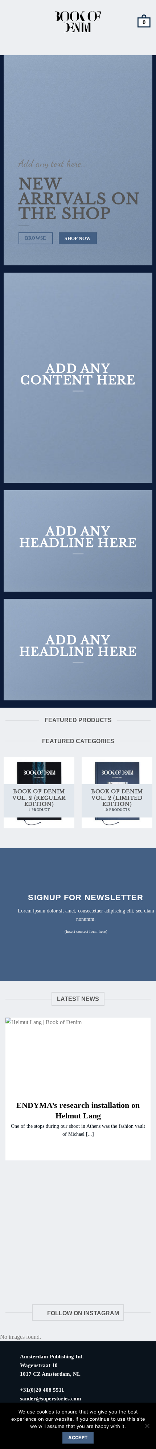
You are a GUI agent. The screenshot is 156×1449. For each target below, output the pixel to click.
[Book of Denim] (78, 21)
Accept (77, 1437)
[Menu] (10, 22)
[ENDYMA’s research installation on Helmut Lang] (78, 1055)
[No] (147, 1428)
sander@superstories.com (50, 1399)
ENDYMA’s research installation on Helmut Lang (78, 1110)
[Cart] (144, 22)
